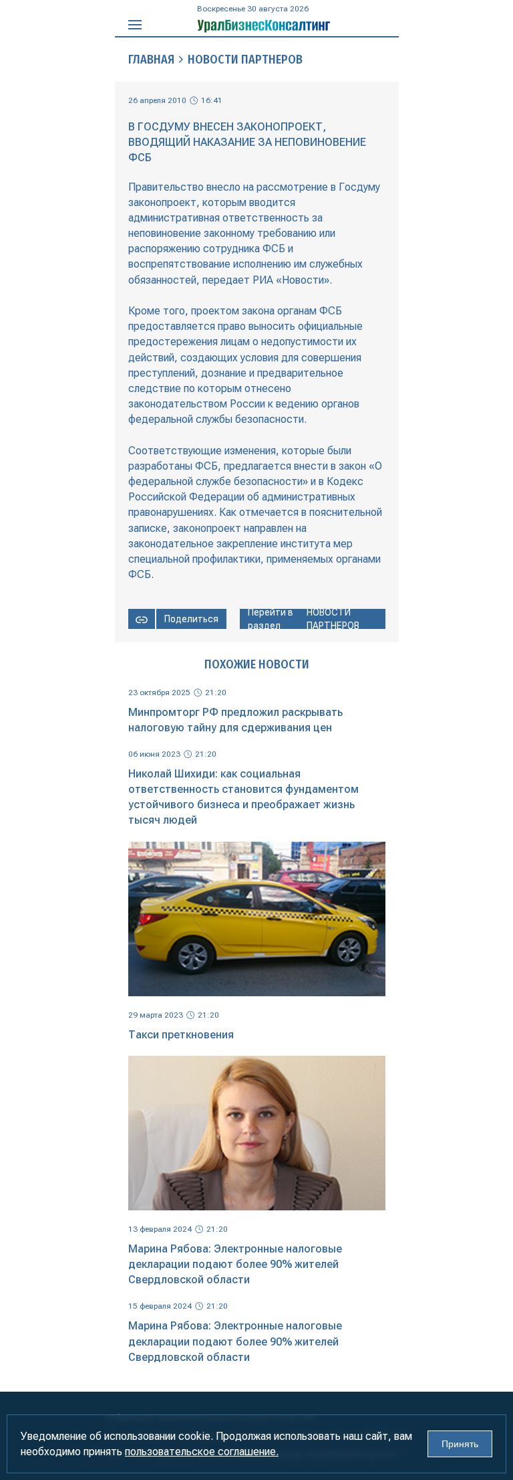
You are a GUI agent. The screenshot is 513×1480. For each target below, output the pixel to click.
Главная (151, 59)
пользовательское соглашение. (202, 1451)
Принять (460, 1444)
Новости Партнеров (245, 59)
